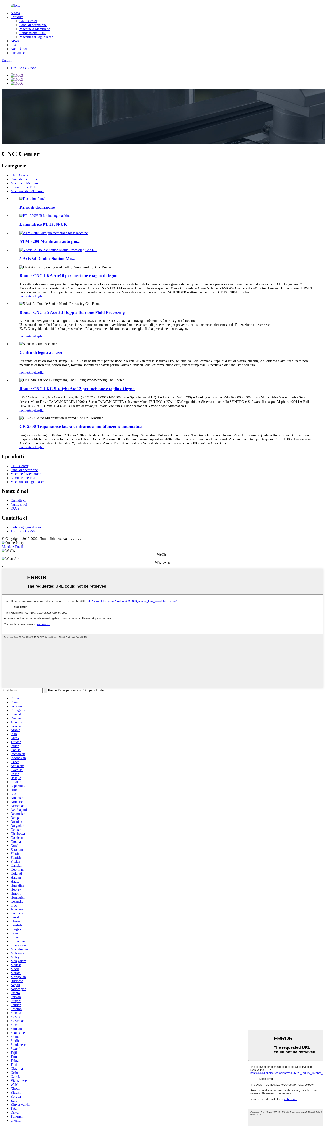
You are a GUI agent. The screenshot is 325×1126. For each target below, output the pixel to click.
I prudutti (17, 17)
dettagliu (38, 296)
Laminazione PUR (32, 33)
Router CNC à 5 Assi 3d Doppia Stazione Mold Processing (72, 312)
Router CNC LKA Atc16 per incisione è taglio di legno (68, 275)
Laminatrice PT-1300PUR (43, 224)
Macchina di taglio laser (36, 37)
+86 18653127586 (23, 68)
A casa (15, 13)
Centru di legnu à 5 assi (40, 352)
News (15, 41)
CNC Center (28, 21)
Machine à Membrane (34, 29)
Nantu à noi (19, 49)
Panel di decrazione (33, 25)
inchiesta (25, 296)
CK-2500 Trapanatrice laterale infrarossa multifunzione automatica (80, 426)
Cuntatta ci (18, 53)
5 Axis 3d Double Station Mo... (47, 258)
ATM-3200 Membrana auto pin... (49, 241)
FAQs (15, 45)
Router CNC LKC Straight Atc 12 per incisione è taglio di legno (77, 388)
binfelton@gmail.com (26, 527)
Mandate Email (12, 547)
